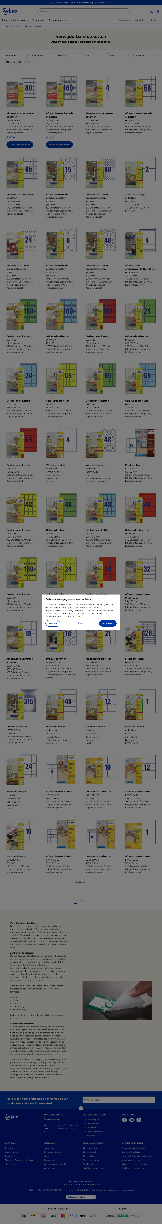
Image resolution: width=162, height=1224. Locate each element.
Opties (81, 623)
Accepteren (107, 623)
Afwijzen (53, 623)
